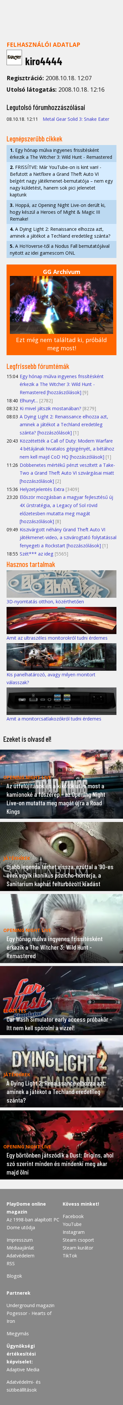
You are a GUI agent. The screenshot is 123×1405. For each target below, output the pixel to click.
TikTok (70, 1255)
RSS (11, 1263)
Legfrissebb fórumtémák (38, 366)
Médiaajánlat (20, 1248)
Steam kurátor (78, 1248)
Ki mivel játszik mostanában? (50, 408)
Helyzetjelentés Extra (42, 489)
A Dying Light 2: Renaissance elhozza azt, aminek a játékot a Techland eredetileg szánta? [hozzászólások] (64, 424)
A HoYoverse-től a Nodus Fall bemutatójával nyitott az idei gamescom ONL (60, 249)
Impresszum (20, 1240)
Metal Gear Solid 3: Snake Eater (76, 119)
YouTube (72, 1224)
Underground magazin (30, 1305)
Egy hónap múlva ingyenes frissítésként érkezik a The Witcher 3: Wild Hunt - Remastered (61, 153)
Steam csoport (78, 1240)
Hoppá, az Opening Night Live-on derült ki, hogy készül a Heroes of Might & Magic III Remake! (58, 212)
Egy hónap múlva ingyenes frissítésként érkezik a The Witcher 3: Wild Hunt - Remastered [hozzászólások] (62, 384)
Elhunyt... (29, 400)
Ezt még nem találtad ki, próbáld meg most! (61, 344)
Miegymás (18, 1333)
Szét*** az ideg (36, 554)
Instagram (74, 1232)
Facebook (73, 1216)
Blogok (14, 1276)
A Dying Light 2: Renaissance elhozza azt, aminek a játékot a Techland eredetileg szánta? (60, 232)
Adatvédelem (20, 1255)
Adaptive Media (23, 1369)
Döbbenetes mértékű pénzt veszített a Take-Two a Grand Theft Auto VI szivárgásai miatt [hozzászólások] (67, 473)
